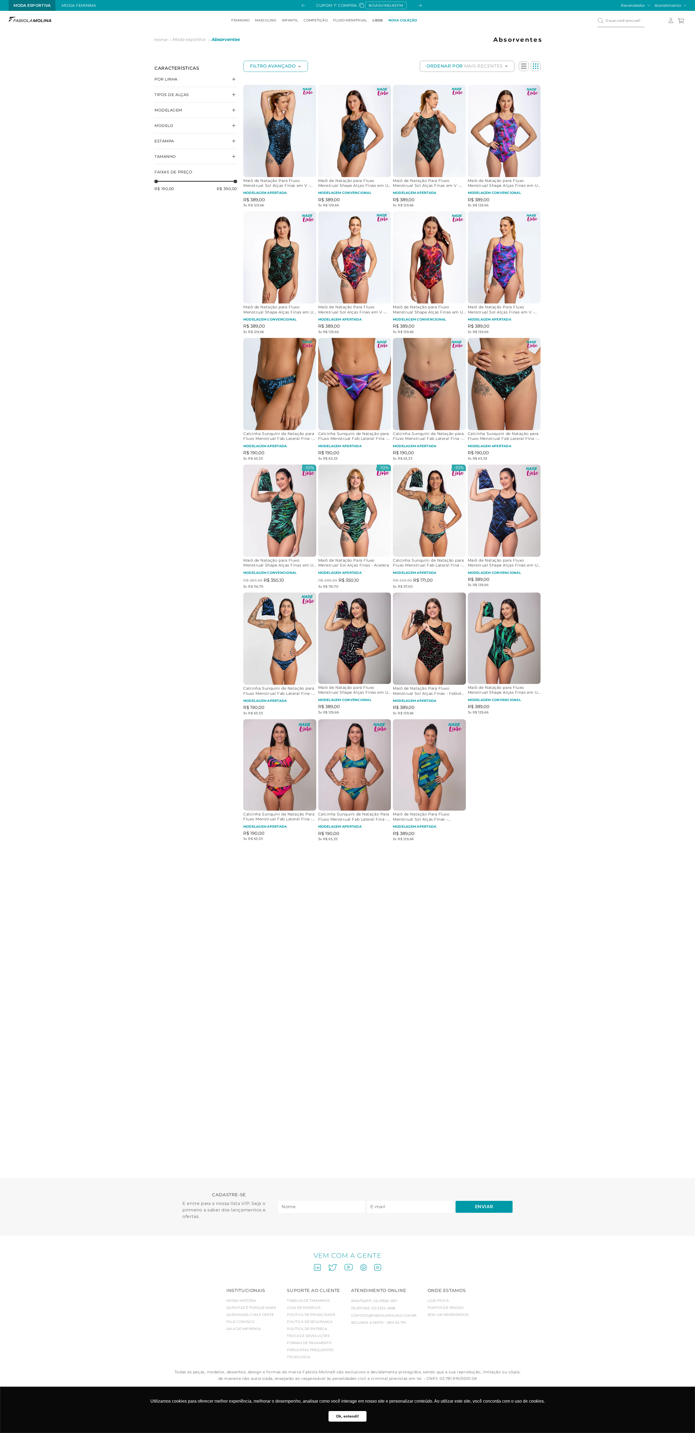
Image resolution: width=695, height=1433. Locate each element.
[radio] (524, 66)
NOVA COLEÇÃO (402, 20)
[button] (195, 141)
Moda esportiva (188, 39)
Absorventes (225, 39)
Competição (315, 20)
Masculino (265, 20)
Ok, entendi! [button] (347, 1416)
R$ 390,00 (227, 188)
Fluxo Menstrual (350, 20)
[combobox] (621, 20)
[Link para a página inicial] (160, 40)
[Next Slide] (420, 5)
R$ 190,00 (164, 188)
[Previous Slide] (303, 5)
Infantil (290, 20)
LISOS (377, 20)
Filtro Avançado (273, 66)
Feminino (240, 20)
